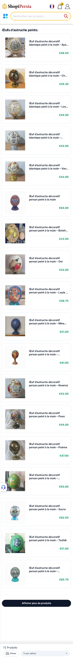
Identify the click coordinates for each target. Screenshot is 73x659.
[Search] (66, 16)
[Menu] (5, 16)
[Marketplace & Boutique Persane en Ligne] (18, 6)
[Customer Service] (3, 487)
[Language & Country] (51, 6)
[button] (67, 6)
